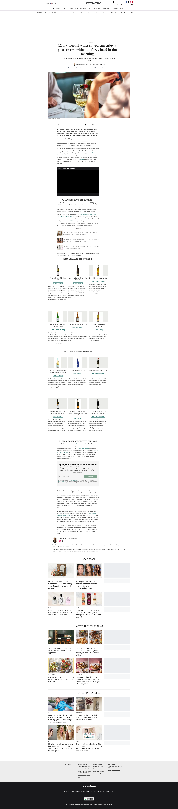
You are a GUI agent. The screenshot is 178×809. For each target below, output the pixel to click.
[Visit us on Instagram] (130, 2)
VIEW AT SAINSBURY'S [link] (58, 329)
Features (103, 64)
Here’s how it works (106, 67)
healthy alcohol (80, 444)
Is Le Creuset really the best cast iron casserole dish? (84, 772)
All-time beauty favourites (84, 766)
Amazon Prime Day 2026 (50, 12)
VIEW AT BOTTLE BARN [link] (98, 373)
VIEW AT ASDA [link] (98, 329)
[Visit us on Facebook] (126, 2)
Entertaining (91, 42)
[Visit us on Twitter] (128, 2)
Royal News (97, 8)
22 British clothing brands (84, 775)
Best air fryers (96, 768)
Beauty (64, 8)
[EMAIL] (62, 541)
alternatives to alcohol (83, 448)
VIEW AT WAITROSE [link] (78, 328)
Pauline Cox (60, 493)
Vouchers (80, 777)
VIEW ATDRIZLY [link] (58, 375)
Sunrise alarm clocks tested (84, 768)
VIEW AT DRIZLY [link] (77, 373)
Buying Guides (106, 8)
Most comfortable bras (98, 774)
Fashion (57, 8)
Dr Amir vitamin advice (85, 12)
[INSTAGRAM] (60, 541)
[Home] (53, 8)
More (121, 8)
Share (60, 124)
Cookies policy (73, 793)
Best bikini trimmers (98, 766)
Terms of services (75, 480)
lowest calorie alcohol (86, 155)
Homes (71, 8)
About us (66, 791)
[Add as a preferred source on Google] (89, 798)
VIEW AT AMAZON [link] (58, 283)
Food (85, 42)
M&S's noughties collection (100, 12)
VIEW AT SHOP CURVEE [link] (98, 281)
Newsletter (96, 124)
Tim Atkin (81, 159)
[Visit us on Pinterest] (132, 2)
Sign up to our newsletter (114, 770)
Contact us (89, 791)
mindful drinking (72, 221)
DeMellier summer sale (135, 12)
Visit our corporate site (107, 804)
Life (90, 8)
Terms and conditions (99, 791)
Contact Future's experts (77, 791)
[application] (78, 181)
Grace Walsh (81, 64)
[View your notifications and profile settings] (55, 3)
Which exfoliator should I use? (118, 12)
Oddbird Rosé (70, 217)
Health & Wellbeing (80, 8)
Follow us (88, 124)
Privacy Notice (61, 481)
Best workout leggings (98, 771)
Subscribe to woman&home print (115, 767)
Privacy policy (110, 791)
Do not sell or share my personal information (97, 793)
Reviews (115, 8)
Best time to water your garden (68, 12)
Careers (80, 793)
